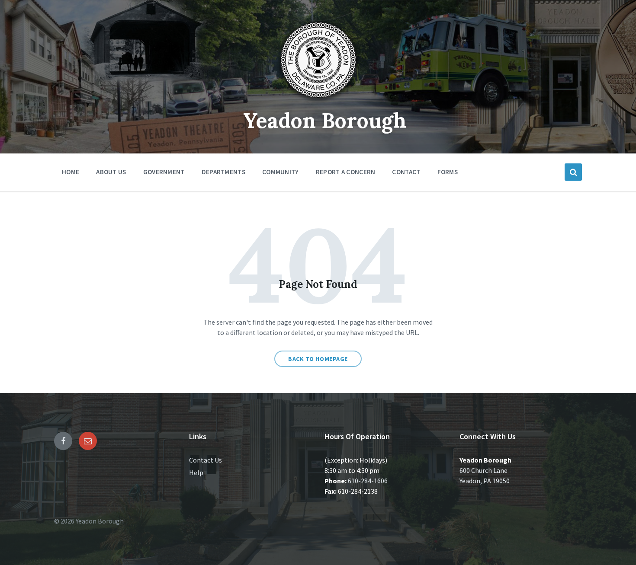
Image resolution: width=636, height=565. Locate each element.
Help (196, 472)
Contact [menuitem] (406, 172)
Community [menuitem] (280, 172)
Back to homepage (318, 359)
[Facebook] (63, 441)
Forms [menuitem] (447, 172)
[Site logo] (318, 101)
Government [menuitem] (164, 172)
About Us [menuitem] (111, 172)
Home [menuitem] (70, 172)
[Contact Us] (88, 441)
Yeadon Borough (324, 120)
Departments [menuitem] (223, 172)
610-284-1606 (368, 480)
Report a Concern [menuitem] (346, 172)
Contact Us (205, 460)
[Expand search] (573, 172)
